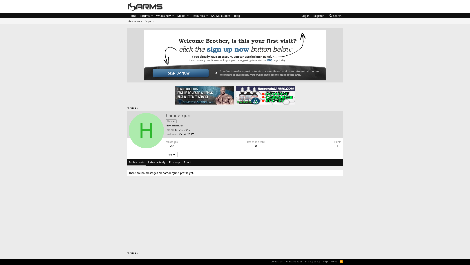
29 (172, 146)
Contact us (277, 261)
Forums (145, 15)
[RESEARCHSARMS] (265, 95)
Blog (237, 15)
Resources (198, 15)
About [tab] (187, 162)
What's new (163, 15)
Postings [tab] (174, 162)
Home (132, 15)
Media (181, 15)
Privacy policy (312, 261)
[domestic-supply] (204, 95)
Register (149, 21)
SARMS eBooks (220, 15)
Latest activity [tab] (156, 162)
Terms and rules (293, 261)
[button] (152, 15)
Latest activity (134, 21)
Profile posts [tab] (136, 162)
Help (325, 261)
